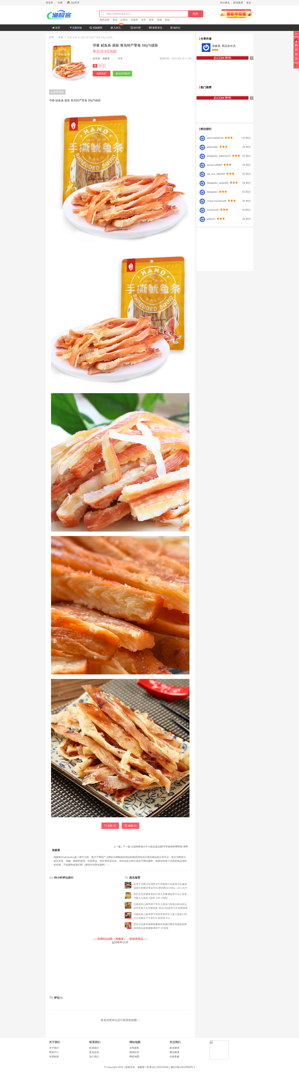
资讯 (114, 19)
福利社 (176, 27)
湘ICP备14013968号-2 (183, 1067)
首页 (57, 27)
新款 (167, 19)
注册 (60, 2)
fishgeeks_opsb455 (217, 182)
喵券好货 (134, 1052)
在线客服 (174, 1056)
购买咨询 (296, 52)
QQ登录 (75, 2)
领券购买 (101, 73)
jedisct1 (211, 218)
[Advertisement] (120, 968)
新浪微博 (174, 1047)
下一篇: (157, 846)
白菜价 (124, 19)
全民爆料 (134, 1047)
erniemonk (213, 209)
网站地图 (134, 1056)
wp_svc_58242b (216, 173)
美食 (60, 37)
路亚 (151, 19)
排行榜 (137, 27)
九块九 (117, 27)
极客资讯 (157, 27)
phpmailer (212, 146)
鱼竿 (143, 19)
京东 (120, 58)
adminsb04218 (215, 137)
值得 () (111, 825)
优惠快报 (76, 27)
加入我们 (94, 1056)
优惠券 (134, 19)
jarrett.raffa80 (214, 164)
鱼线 (159, 19)
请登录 (49, 2)
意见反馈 (94, 1052)
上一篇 (117, 846)
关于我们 (54, 1047)
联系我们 (94, 1047)
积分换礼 (225, 2)
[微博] (296, 65)
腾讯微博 (174, 1052)
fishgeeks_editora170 (219, 155)
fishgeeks (212, 191)
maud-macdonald (216, 200)
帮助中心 (54, 1052)
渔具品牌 (104, 19)
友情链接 (54, 1056)
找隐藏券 (97, 27)
